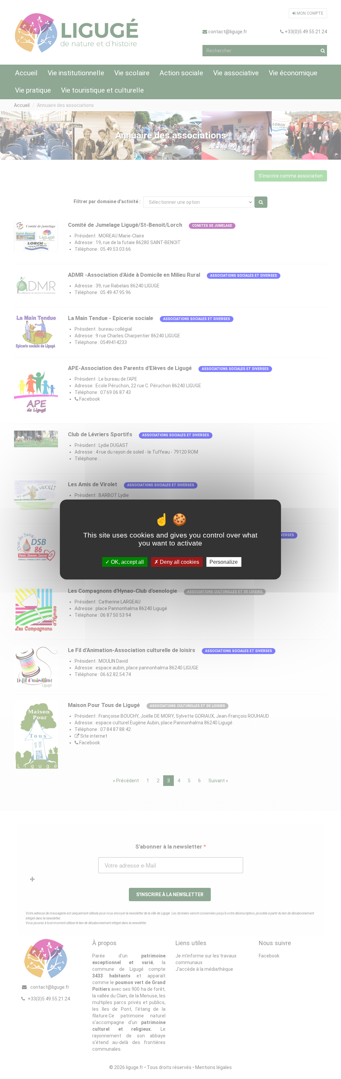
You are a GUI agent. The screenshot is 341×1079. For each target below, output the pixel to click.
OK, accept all (127, 562)
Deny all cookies (179, 562)
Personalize (223, 562)
